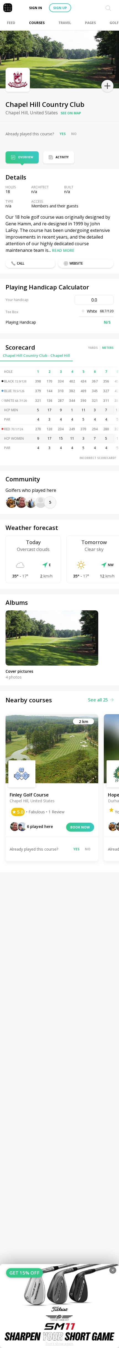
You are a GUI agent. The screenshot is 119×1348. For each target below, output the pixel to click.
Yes (63, 133)
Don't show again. (60, 1343)
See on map (71, 113)
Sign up (60, 8)
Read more (63, 250)
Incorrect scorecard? (97, 458)
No (74, 133)
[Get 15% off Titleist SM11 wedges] (59, 1306)
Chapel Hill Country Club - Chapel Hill (36, 355)
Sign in (35, 8)
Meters (107, 348)
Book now (80, 827)
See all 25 (98, 700)
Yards (93, 348)
